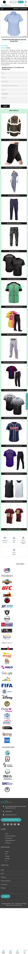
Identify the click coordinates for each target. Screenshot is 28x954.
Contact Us (8, 842)
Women (8, 48)
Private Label (8, 838)
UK (5, 860)
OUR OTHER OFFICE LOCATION (11, 819)
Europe (7, 851)
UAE (6, 854)
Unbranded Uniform (10, 840)
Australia (7, 858)
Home (6, 833)
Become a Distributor (10, 836)
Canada (7, 856)
